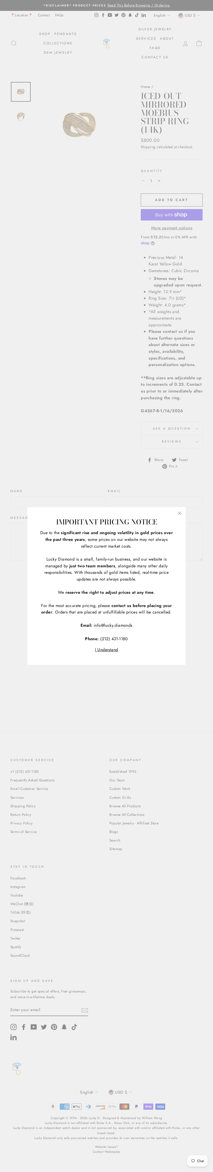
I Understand (106, 650)
